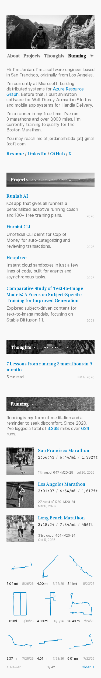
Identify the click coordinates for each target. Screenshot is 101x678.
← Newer (13, 667)
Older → (88, 667)
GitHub (57, 153)
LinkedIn (36, 153)
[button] (92, 56)
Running (77, 55)
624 (85, 428)
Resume (15, 153)
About (13, 55)
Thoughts (54, 55)
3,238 (53, 428)
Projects (31, 55)
